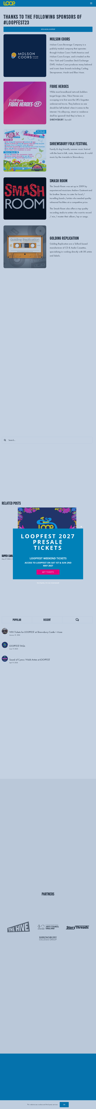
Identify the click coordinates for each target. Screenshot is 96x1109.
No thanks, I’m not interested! (48, 583)
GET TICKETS (48, 572)
